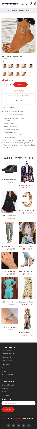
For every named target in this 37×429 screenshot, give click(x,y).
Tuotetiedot (18, 91)
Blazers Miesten (6, 350)
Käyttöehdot (5, 388)
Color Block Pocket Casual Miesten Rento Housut (17, 246)
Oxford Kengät (6, 357)
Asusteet (14, 11)
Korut (21, 11)
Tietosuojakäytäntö (7, 385)
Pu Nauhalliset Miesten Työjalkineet (12, 180)
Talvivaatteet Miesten (8, 354)
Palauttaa (4, 378)
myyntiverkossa (18, 418)
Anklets (27, 11)
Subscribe (8, 409)
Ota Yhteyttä (5, 395)
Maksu (3, 371)
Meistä (3, 392)
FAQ (2, 368)
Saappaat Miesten (7, 360)
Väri (4, 61)
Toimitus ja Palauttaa (18, 96)
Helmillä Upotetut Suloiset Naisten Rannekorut (16, 271)
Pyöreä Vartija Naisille (10, 327)
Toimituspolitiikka (7, 374)
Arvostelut (18, 100)
